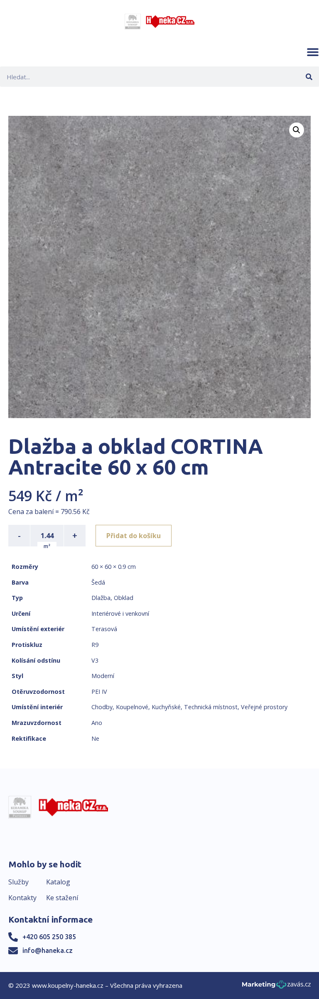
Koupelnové (132, 707)
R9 (94, 645)
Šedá (98, 582)
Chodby (102, 707)
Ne (95, 738)
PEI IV (99, 691)
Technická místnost (211, 707)
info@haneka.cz (47, 950)
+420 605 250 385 (49, 936)
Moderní (102, 676)
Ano (96, 723)
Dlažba (100, 598)
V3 (94, 660)
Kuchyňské (166, 707)
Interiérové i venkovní (120, 613)
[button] (313, 52)
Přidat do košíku (133, 535)
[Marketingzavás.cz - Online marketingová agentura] (276, 986)
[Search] (309, 76)
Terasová (104, 629)
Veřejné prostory (264, 707)
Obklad (123, 598)
